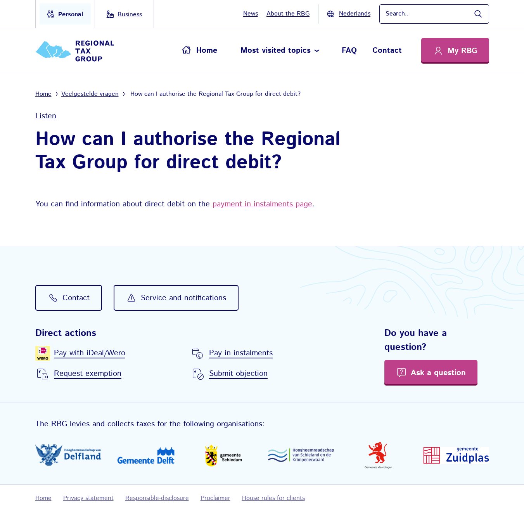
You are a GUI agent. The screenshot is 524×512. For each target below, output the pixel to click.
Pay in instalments (241, 353)
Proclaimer (215, 498)
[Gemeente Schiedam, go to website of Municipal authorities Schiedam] (223, 455)
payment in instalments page (262, 204)
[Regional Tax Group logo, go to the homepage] (78, 51)
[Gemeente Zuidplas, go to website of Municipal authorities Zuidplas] (456, 455)
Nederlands (354, 13)
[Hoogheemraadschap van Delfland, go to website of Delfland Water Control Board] (68, 455)
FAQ (349, 50)
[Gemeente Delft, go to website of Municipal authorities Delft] (146, 455)
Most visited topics (275, 50)
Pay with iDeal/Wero (89, 353)
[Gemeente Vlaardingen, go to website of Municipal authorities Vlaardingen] (379, 455)
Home (206, 50)
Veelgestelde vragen (90, 94)
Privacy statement (88, 498)
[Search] (478, 14)
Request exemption (87, 373)
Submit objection (238, 373)
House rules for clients (273, 498)
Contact (387, 50)
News (250, 13)
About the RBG (288, 13)
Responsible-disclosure (157, 498)
